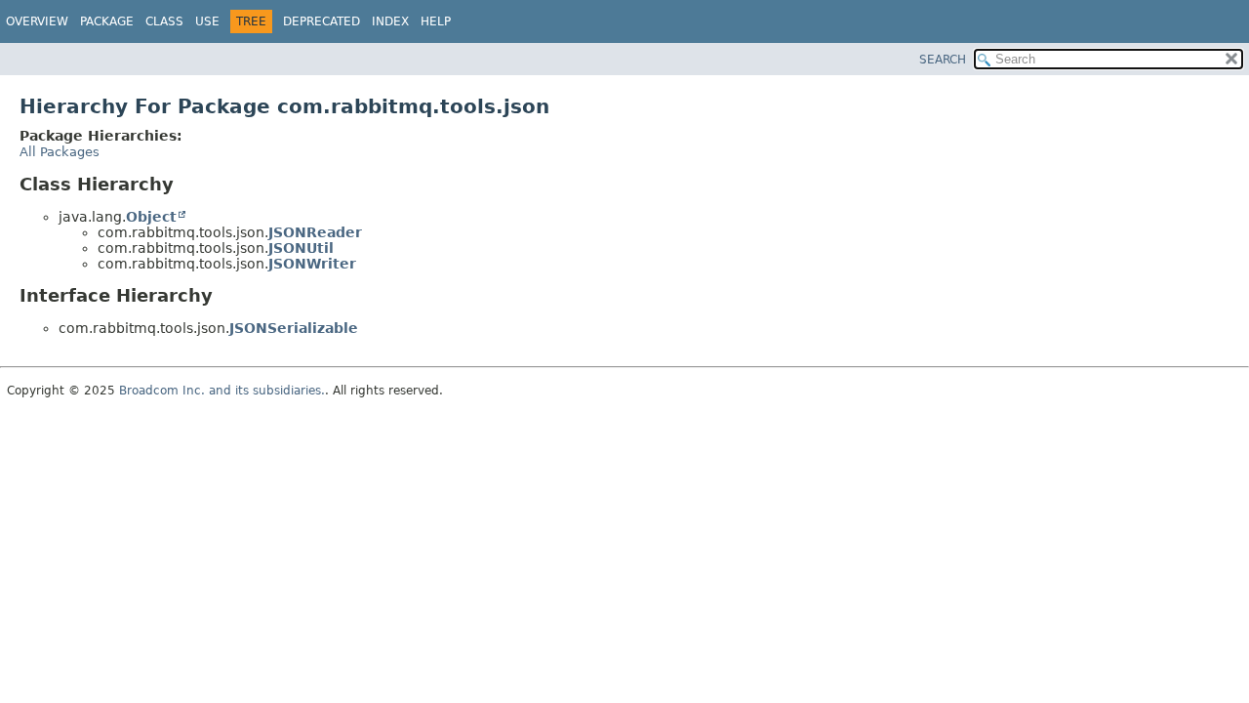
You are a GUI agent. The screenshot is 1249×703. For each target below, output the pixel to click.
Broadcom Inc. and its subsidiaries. (222, 390)
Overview (37, 21)
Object (151, 217)
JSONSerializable (293, 328)
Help (436, 21)
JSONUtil (301, 248)
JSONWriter (312, 263)
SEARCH (942, 59)
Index (390, 21)
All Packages (60, 152)
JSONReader (315, 232)
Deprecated (321, 21)
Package (107, 21)
